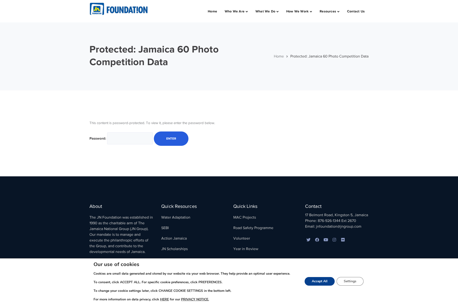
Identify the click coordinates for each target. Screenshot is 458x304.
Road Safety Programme (253, 228)
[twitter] (308, 240)
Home (279, 56)
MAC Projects (244, 217)
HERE (164, 299)
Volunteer (241, 238)
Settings (350, 281)
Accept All (320, 281)
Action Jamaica (174, 238)
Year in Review (245, 249)
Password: (98, 138)
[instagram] (334, 240)
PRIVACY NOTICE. (195, 299)
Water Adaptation (175, 217)
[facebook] (317, 240)
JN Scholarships (174, 249)
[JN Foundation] (119, 8)
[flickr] (343, 240)
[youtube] (325, 240)
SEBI (165, 228)
